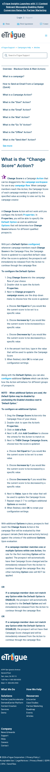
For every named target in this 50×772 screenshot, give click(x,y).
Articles (37, 48)
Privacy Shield (36, 761)
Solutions (6, 695)
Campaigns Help (24, 48)
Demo (3, 713)
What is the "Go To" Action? (17, 124)
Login (19, 17)
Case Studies (32, 703)
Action (40, 178)
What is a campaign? (13, 76)
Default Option (9, 222)
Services (5, 709)
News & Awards (8, 732)
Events (29, 713)
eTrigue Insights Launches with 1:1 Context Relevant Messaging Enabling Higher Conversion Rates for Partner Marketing (25, 7)
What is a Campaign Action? (17, 94)
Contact (4, 746)
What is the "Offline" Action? (17, 132)
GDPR (47, 761)
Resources (32, 695)
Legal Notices (22, 761)
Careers (4, 742)
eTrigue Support (8, 48)
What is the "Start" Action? (17, 102)
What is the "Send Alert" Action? (19, 139)
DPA (3, 764)
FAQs (3, 739)
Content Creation (9, 706)
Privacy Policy (33, 757)
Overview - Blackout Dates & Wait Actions (24, 69)
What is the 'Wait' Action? (16, 117)
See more (7, 146)
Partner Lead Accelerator (12, 699)
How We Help (34, 689)
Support (4, 736)
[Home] (13, 38)
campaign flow (22, 185)
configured (34, 244)
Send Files (11, 764)
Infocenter (31, 699)
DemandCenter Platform (12, 703)
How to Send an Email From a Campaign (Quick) (23, 86)
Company (6, 728)
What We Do (8, 689)
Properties (29, 215)
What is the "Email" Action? (17, 109)
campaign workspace (36, 182)
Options (5, 225)
